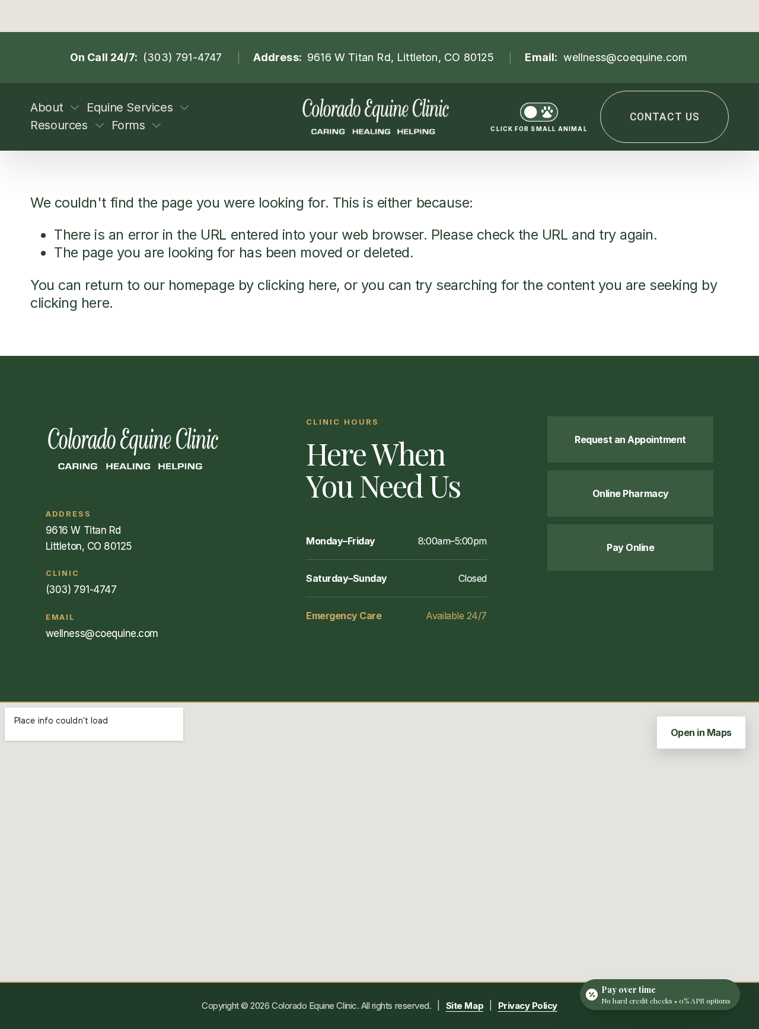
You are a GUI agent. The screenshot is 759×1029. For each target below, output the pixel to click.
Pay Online (630, 547)
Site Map (464, 1005)
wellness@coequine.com (625, 57)
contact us (665, 117)
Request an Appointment (630, 439)
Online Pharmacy (630, 493)
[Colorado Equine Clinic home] (145, 448)
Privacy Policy (527, 1005)
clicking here (296, 285)
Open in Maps (701, 732)
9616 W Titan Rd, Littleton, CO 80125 (400, 57)
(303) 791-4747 (182, 57)
